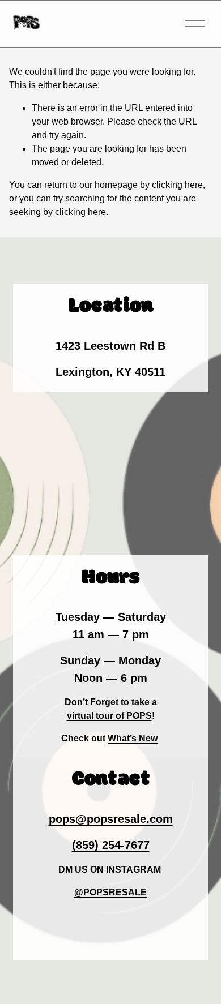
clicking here (177, 185)
